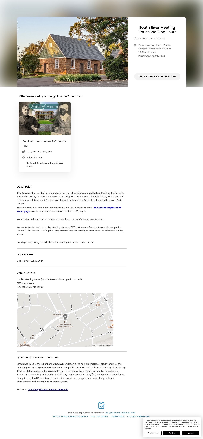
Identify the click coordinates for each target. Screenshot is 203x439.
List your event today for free (120, 412)
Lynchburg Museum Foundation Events (48, 389)
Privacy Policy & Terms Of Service (70, 416)
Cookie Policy (118, 416)
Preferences (153, 433)
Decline (172, 433)
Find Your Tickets (99, 416)
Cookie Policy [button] (163, 426)
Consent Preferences (138, 416)
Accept (191, 433)
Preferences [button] (148, 428)
